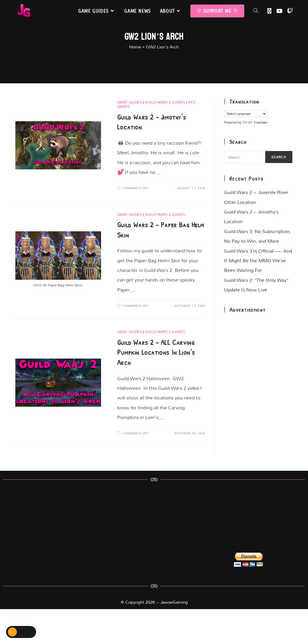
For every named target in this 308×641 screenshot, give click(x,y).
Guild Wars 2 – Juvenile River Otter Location (256, 197)
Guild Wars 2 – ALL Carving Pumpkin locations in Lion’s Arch (156, 352)
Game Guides (129, 102)
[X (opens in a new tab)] (269, 11)
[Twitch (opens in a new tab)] (290, 11)
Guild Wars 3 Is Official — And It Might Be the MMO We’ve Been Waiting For (258, 260)
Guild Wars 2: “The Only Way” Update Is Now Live (256, 284)
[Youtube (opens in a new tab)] (279, 11)
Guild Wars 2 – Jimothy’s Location (251, 216)
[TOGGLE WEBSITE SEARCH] (256, 11)
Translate (260, 122)
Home (135, 46)
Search (278, 157)
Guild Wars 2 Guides (165, 102)
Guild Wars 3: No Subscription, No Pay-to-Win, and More (257, 236)
